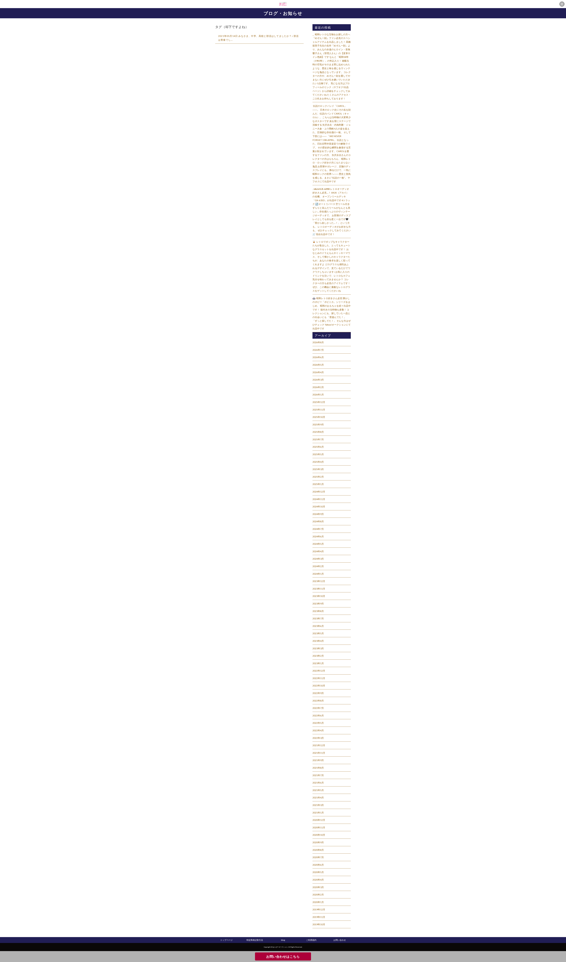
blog (283, 940)
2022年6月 (318, 715)
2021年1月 (318, 812)
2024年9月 (318, 514)
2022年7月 (318, 708)
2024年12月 (318, 491)
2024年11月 (318, 499)
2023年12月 (318, 581)
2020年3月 (318, 887)
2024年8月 (318, 521)
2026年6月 (318, 357)
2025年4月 (318, 461)
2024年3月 (318, 558)
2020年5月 (318, 872)
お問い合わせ (339, 940)
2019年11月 (318, 917)
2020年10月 (318, 834)
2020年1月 (318, 902)
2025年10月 (318, 417)
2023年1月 (318, 663)
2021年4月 (318, 797)
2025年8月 (318, 431)
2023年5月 (318, 633)
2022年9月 (318, 693)
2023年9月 (318, 603)
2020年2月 (318, 894)
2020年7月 (318, 857)
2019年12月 (318, 909)
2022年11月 (318, 678)
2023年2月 (318, 655)
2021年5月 (318, 790)
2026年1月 (318, 394)
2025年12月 (318, 402)
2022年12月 (318, 670)
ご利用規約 (311, 940)
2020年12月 (318, 819)
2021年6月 (318, 782)
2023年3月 (318, 648)
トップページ (226, 940)
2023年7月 (318, 618)
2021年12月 (318, 745)
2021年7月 (318, 775)
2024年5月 (318, 543)
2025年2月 (318, 476)
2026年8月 (318, 342)
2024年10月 (318, 506)
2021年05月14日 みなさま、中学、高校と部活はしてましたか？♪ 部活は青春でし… (258, 38)
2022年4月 (318, 730)
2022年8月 (318, 700)
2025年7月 (318, 439)
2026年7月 (318, 349)
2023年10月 (318, 596)
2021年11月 (318, 752)
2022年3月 (318, 737)
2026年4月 (318, 372)
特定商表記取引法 (254, 940)
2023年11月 (318, 588)
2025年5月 (318, 454)
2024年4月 (318, 551)
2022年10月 (318, 685)
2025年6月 (318, 446)
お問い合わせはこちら (283, 956)
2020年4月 (318, 879)
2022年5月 (318, 722)
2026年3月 (318, 379)
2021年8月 (318, 767)
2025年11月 (318, 409)
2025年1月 (318, 484)
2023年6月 (318, 626)
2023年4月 (318, 640)
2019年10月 (318, 924)
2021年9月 (318, 760)
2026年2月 (318, 387)
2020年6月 (318, 864)
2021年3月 (318, 805)
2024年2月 (318, 566)
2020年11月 (318, 827)
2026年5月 (318, 364)
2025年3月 (318, 469)
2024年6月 (318, 536)
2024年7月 (318, 528)
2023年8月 (318, 611)
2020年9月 (318, 842)
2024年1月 (318, 573)
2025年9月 (318, 424)
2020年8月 (318, 849)
